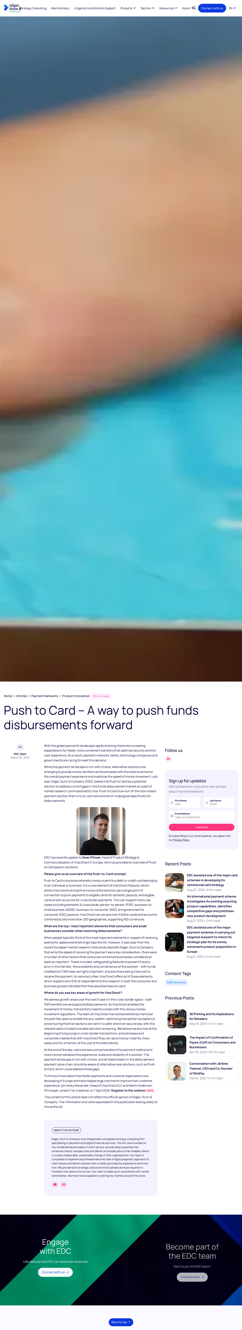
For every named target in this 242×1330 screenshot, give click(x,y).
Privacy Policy (181, 840)
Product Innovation (76, 696)
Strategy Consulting (33, 8)
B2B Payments (176, 982)
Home (8, 696)
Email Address (182, 814)
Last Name (215, 801)
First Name (181, 801)
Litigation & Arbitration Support (95, 8)
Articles (21, 696)
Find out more (190, 1271)
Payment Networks (44, 696)
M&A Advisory (60, 8)
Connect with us (212, 8)
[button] (128, 8)
